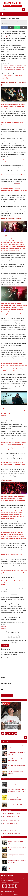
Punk (7, 36)
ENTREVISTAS (5, 645)
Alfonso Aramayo (13, 21)
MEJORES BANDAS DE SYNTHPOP (11, 820)
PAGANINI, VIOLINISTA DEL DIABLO (11, 823)
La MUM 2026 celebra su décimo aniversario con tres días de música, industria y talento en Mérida (16, 797)
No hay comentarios (6, 23)
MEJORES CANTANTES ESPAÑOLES (11, 826)
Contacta (4, 882)
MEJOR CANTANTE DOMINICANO (11, 816)
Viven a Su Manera (6, 78)
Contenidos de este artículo (9, 73)
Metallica (17, 183)
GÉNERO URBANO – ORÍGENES (10, 830)
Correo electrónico (6, 683)
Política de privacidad (5, 889)
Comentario (4, 657)
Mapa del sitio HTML (10, 891)
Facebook (3, 628)
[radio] (8, 637)
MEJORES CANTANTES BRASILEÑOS (11, 833)
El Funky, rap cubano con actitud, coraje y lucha (14, 67)
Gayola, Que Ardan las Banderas (9, 77)
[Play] (14, 293)
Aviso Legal (13, 889)
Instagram (3, 626)
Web (2, 689)
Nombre (3, 677)
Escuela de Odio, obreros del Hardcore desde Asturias (15, 65)
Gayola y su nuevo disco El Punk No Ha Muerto (12, 75)
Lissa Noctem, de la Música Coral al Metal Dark (14, 69)
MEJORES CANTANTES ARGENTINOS (11, 813)
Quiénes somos (16, 882)
